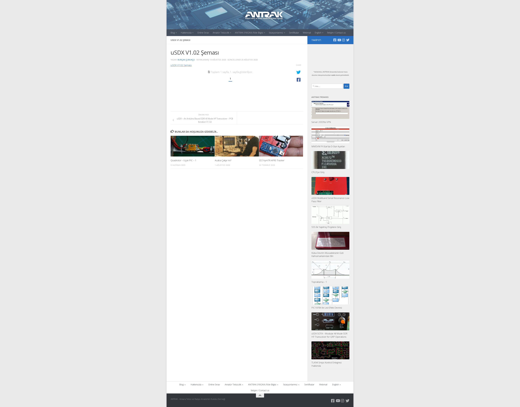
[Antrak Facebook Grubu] (334, 40)
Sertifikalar (294, 32)
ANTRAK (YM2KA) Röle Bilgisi (249, 32)
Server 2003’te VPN (321, 122)
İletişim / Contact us (336, 32)
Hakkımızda (186, 32)
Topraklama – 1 (319, 281)
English (318, 32)
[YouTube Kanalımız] (339, 40)
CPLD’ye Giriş (317, 172)
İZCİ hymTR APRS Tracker (271, 160)
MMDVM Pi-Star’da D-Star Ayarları (328, 146)
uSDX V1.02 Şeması (181, 65)
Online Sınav (203, 32)
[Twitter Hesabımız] (347, 40)
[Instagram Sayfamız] (343, 40)
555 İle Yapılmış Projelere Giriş (326, 227)
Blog (172, 32)
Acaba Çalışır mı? (223, 160)
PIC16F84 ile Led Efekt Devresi (326, 307)
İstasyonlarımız (276, 32)
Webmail (307, 32)
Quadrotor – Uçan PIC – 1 (183, 160)
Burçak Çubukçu (186, 59)
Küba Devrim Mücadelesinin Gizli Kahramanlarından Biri (327, 254)
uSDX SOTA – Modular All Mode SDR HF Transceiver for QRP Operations (329, 335)
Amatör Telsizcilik (221, 32)
